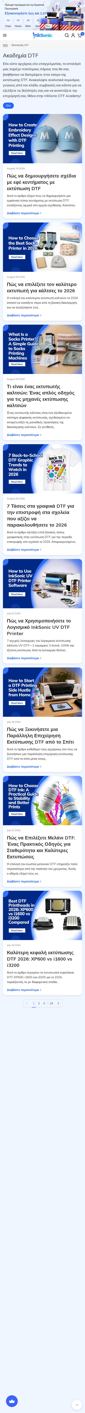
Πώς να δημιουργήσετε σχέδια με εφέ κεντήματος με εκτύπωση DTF (41, 182)
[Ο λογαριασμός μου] (73, 35)
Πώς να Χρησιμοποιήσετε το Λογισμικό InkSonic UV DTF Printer (39, 627)
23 (51, 1003)
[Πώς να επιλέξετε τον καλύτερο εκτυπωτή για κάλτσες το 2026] (42, 247)
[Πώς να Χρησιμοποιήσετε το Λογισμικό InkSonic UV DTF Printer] (42, 583)
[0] (79, 35)
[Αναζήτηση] (66, 35)
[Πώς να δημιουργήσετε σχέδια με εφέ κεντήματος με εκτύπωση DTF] (42, 138)
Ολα (8, 105)
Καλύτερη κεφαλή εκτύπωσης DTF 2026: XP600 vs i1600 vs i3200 (40, 958)
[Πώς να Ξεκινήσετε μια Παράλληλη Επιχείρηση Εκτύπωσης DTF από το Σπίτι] (42, 692)
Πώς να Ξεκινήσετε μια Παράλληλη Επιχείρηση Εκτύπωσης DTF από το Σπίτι (40, 735)
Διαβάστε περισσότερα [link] (23, 213)
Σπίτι (5, 45)
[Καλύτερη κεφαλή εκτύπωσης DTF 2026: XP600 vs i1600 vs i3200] (42, 915)
